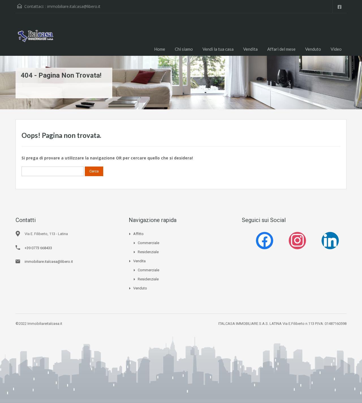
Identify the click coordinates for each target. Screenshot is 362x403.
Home (159, 49)
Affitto (138, 234)
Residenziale (148, 252)
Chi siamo (184, 49)
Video (336, 49)
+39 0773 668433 (38, 248)
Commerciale (148, 243)
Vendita (250, 49)
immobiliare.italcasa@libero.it (73, 6)
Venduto (313, 49)
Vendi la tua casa (218, 49)
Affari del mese (281, 49)
